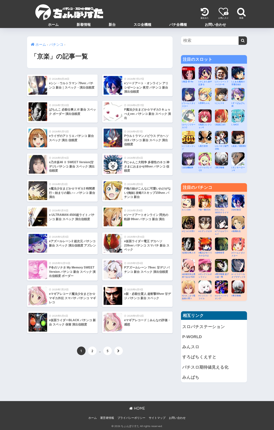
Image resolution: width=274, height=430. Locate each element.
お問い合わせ (215, 25)
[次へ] (118, 351)
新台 (112, 25)
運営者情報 (107, 417)
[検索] (243, 40)
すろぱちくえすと (199, 357)
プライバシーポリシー (131, 417)
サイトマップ (157, 417)
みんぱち (190, 377)
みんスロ (190, 346)
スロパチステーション (203, 326)
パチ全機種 (178, 25)
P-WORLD (192, 336)
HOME (139, 408)
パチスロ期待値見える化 (205, 367)
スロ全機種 (142, 25)
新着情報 (84, 25)
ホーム (53, 25)
